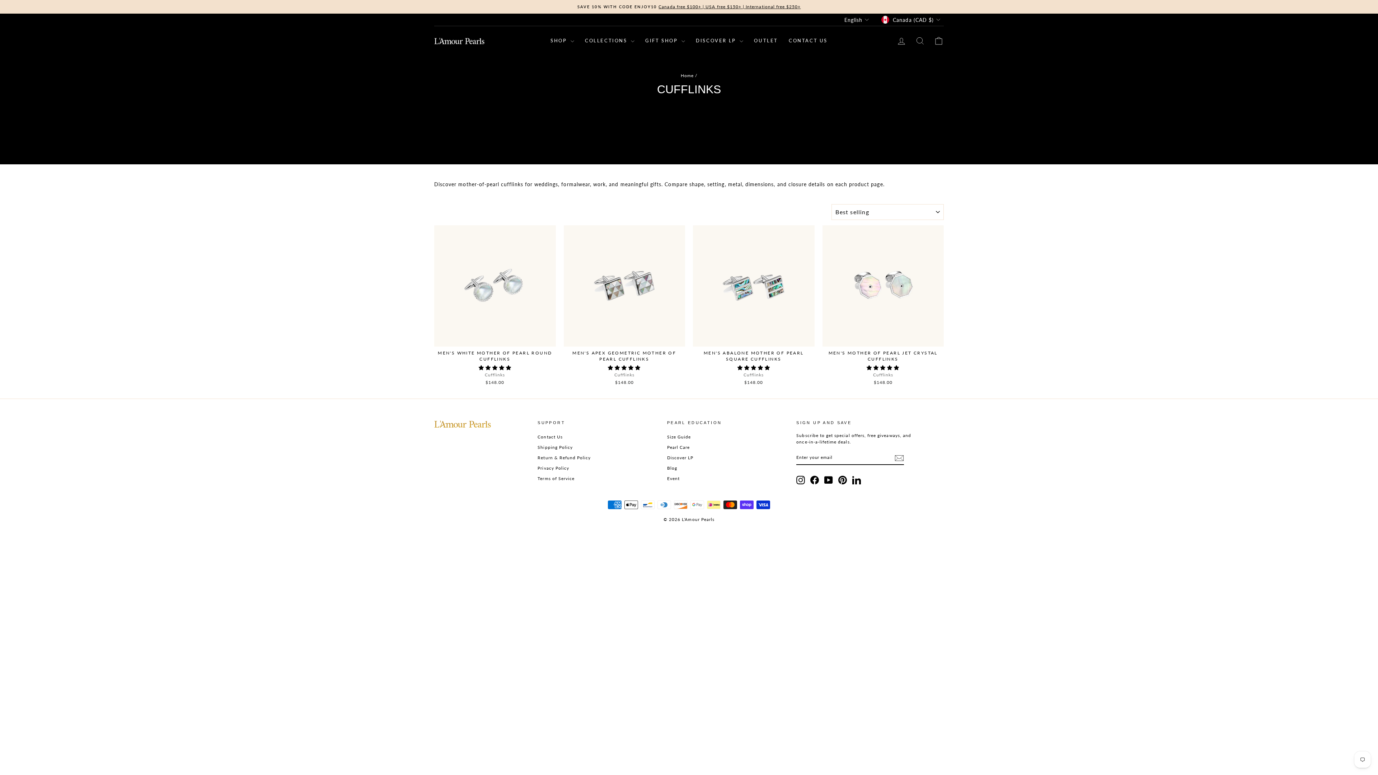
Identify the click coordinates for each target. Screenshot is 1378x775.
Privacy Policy (553, 468)
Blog (672, 468)
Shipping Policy (555, 447)
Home (687, 75)
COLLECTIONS (607, 40)
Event (673, 478)
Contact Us (550, 437)
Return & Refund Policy (564, 457)
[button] (495, 368)
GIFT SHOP (662, 40)
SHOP (559, 40)
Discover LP (680, 457)
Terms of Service (556, 478)
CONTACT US (808, 40)
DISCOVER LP (717, 40)
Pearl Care (678, 447)
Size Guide (679, 437)
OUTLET (766, 40)
